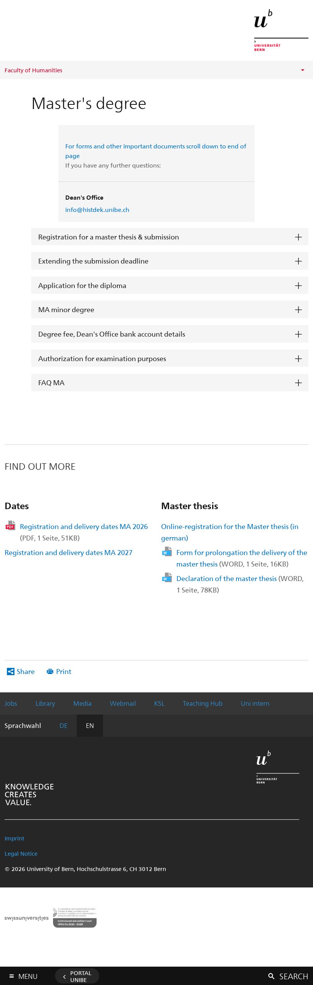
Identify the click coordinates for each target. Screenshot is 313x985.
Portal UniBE (81, 976)
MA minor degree (66, 309)
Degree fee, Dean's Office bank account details (111, 334)
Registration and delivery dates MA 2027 (68, 552)
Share (26, 671)
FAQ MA (51, 382)
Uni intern (255, 703)
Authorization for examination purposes (102, 358)
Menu (27, 975)
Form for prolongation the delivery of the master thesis (241, 557)
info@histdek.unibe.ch (97, 209)
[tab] (169, 237)
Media (82, 703)
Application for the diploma (82, 285)
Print (63, 671)
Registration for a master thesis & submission (108, 236)
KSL (159, 703)
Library (45, 703)
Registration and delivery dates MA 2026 (84, 531)
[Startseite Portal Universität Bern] (281, 30)
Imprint (14, 838)
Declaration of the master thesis (239, 583)
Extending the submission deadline (93, 260)
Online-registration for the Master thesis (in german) (229, 531)
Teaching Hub (203, 703)
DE (64, 725)
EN (90, 725)
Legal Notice (21, 853)
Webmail (123, 703)
